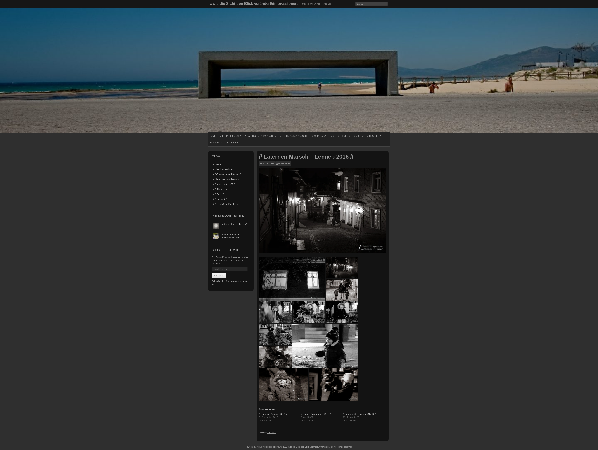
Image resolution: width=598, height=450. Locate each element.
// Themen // (344, 136)
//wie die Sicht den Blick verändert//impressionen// (255, 3)
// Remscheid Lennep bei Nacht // (359, 414)
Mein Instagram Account (294, 136)
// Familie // (271, 432)
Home (213, 136)
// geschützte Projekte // (224, 142)
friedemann (284, 163)
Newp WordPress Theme (268, 447)
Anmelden (219, 275)
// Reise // (359, 136)
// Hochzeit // (374, 136)
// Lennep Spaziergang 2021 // (316, 414)
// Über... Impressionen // (234, 224)
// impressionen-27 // (323, 136)
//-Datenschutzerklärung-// (260, 136)
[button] (292, 278)
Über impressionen (230, 136)
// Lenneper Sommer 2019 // (273, 414)
